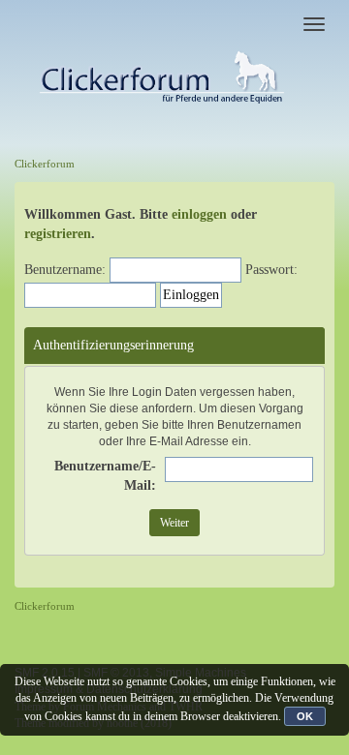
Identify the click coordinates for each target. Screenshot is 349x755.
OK (305, 716)
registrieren (57, 233)
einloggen (199, 214)
